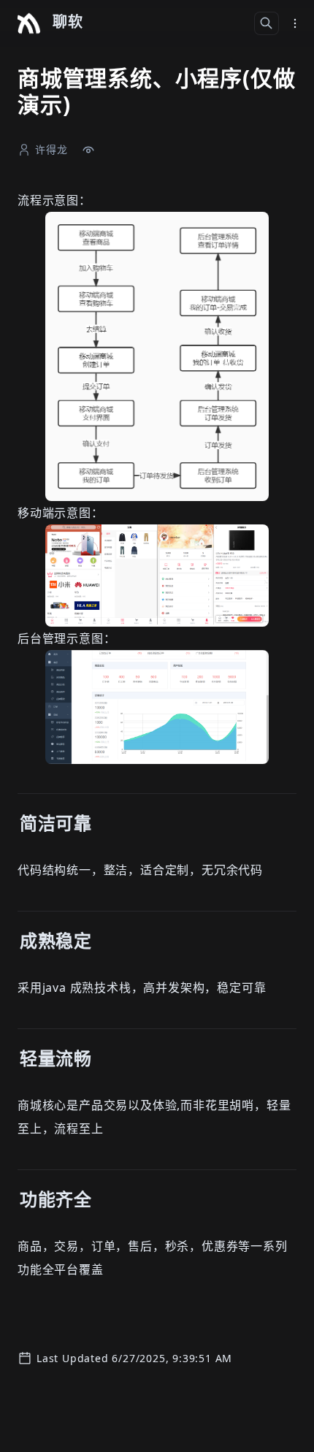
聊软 (68, 21)
